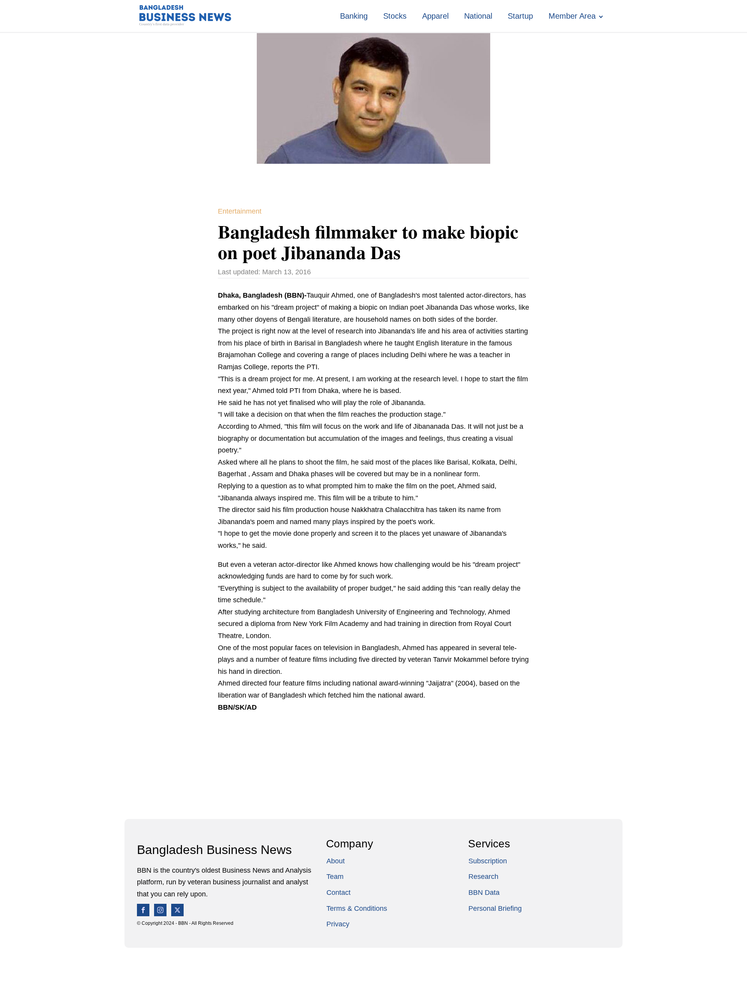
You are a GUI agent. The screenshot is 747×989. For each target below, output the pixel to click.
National (478, 16)
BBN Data (484, 892)
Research (483, 876)
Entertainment (239, 211)
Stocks (395, 16)
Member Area (572, 16)
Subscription (487, 861)
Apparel (435, 16)
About (335, 861)
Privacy (337, 924)
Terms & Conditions (356, 908)
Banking (354, 16)
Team (335, 876)
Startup (520, 16)
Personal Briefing (495, 908)
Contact (338, 892)
